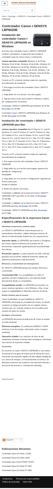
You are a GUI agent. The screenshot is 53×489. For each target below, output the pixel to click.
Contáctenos (7, 479)
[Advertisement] (26, 406)
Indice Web (27, 482)
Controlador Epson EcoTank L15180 (16, 453)
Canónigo (11, 16)
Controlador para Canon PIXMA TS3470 (18, 462)
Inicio (4, 16)
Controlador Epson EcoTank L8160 (16, 458)
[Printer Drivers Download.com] (23, 3)
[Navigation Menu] (5, 3)
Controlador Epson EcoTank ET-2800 (17, 470)
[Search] (32, 10)
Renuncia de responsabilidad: (28, 479)
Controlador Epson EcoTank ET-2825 (17, 466)
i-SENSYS (21, 16)
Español (9, 440)
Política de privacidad (10, 482)
